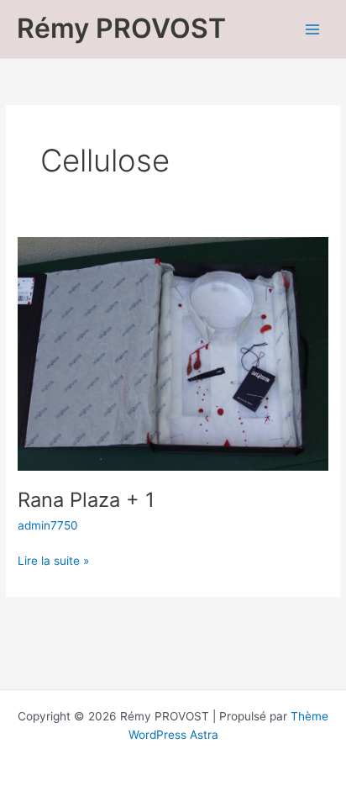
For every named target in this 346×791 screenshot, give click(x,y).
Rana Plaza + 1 (86, 500)
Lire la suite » (53, 559)
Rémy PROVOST (121, 28)
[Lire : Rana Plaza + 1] (173, 353)
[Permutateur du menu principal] (313, 29)
